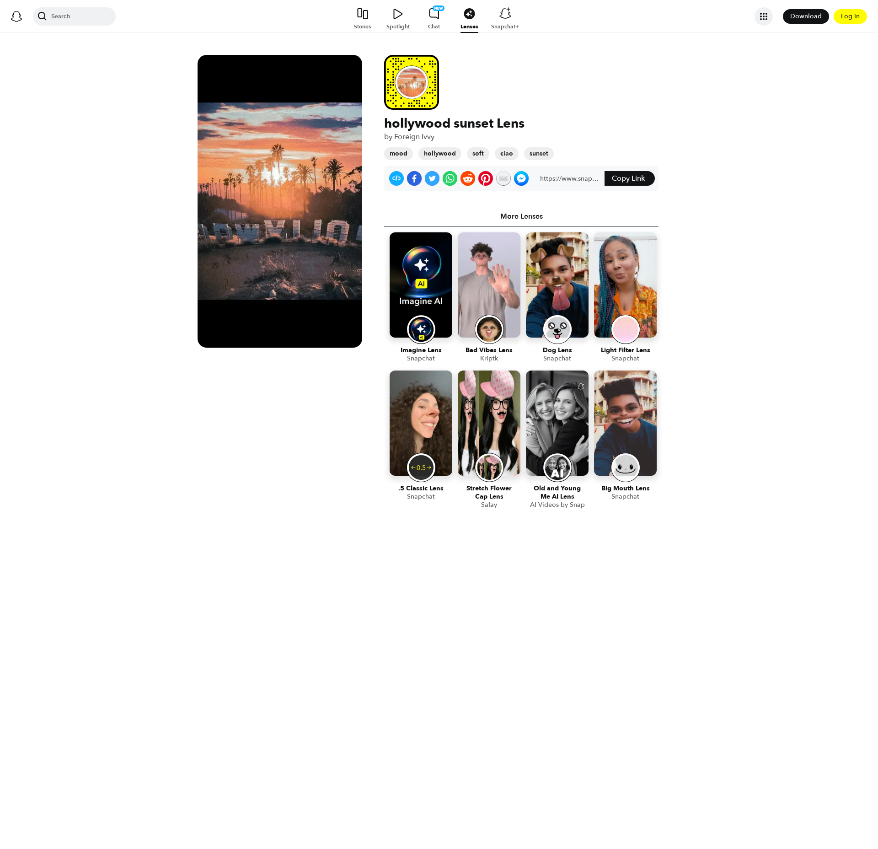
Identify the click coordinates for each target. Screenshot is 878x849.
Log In (850, 16)
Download (806, 16)
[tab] (521, 216)
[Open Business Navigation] (764, 16)
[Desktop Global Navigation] (16, 16)
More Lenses (521, 216)
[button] (396, 178)
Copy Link (628, 178)
